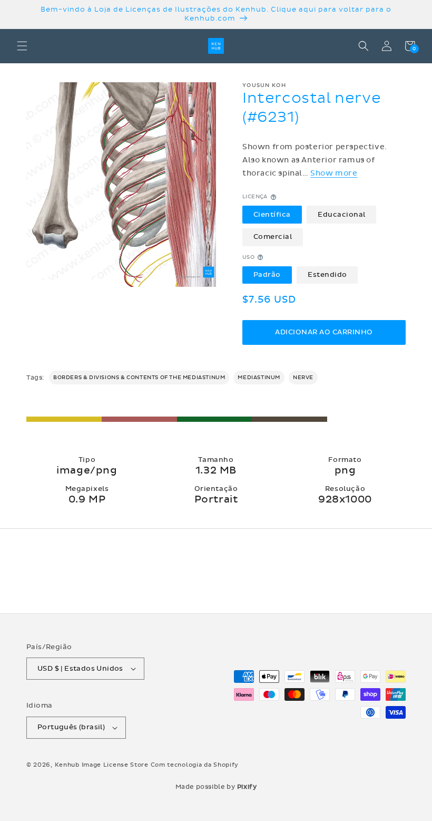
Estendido (327, 275)
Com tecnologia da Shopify (195, 764)
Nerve (303, 377)
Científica (272, 214)
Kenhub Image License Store (102, 764)
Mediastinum (259, 377)
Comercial (272, 237)
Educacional (342, 214)
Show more (333, 173)
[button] (22, 45)
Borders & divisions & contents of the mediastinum (139, 377)
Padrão (267, 275)
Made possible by (216, 786)
